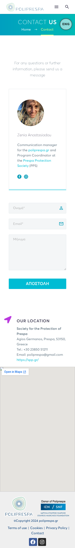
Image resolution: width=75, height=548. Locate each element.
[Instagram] (26, 177)
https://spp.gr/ (28, 360)
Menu (56, 7)
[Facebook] (19, 177)
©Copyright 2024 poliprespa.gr (36, 520)
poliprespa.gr (38, 150)
